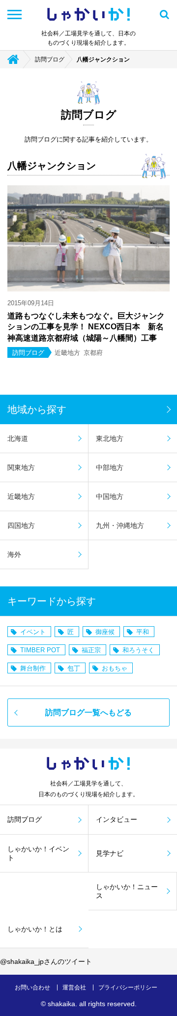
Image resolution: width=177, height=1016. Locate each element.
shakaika (61, 1004)
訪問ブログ (49, 59)
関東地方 (21, 467)
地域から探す (36, 409)
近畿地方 (21, 496)
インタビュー (116, 819)
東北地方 (109, 438)
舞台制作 (33, 668)
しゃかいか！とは (34, 929)
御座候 (105, 632)
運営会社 (74, 987)
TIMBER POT (40, 650)
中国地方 (109, 496)
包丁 (73, 668)
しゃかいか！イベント (38, 853)
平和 (142, 632)
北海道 (17, 438)
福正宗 (91, 650)
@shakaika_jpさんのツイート (46, 961)
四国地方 (21, 525)
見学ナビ (109, 853)
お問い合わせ (32, 987)
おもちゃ (114, 668)
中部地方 (109, 467)
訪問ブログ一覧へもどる (88, 712)
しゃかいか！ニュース (127, 891)
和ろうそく (138, 650)
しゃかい (88, 14)
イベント (33, 632)
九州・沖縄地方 (120, 525)
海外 (14, 554)
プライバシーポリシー (127, 987)
